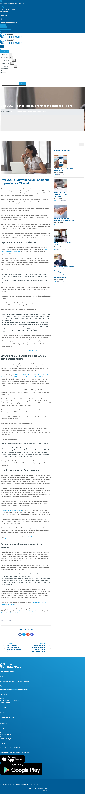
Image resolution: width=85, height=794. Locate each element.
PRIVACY (44, 787)
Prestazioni (4, 63)
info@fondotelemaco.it (8, 9)
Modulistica (4, 68)
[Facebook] (20, 634)
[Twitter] (24, 634)
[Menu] (10, 54)
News (2, 71)
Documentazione (6, 66)
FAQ (2, 75)
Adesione (4, 57)
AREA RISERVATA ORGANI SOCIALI (38, 788)
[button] (4, 11)
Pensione (8, 620)
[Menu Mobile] (2, 46)
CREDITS (44, 790)
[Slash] (26, 644)
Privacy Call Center (5, 702)
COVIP (1, 676)
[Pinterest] (28, 634)
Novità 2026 (4, 51)
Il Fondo (3, 54)
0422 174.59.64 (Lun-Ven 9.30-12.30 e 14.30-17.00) (12, 3)
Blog (2, 73)
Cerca (56, 141)
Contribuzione (5, 60)
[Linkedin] (32, 634)
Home (2, 111)
